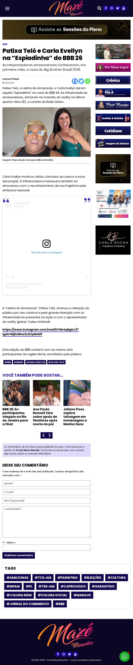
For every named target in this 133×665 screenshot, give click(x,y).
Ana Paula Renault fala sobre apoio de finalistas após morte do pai (45, 416)
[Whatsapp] (87, 81)
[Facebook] (75, 81)
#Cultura (117, 577)
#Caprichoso (73, 586)
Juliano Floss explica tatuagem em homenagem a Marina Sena (75, 416)
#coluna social (52, 595)
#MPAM (13, 586)
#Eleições (92, 577)
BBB (4, 44)
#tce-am (43, 577)
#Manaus (82, 595)
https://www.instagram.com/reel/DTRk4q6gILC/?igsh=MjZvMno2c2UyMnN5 (40, 331)
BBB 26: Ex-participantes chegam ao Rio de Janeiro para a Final (15, 416)
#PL (29, 586)
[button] (124, 656)
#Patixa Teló (56, 362)
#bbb (8, 362)
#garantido (103, 586)
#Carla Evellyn (35, 362)
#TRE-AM (46, 586)
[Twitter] (81, 81)
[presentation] (44, 435)
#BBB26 (18, 362)
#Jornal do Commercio (27, 604)
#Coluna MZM (19, 595)
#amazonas (17, 577)
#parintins (67, 577)
